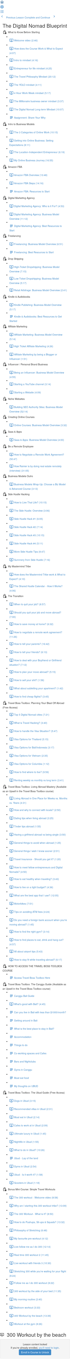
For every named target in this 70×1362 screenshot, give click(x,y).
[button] (2, 3)
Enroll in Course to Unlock (35, 1352)
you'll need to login (49, 1347)
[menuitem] (2, 8)
